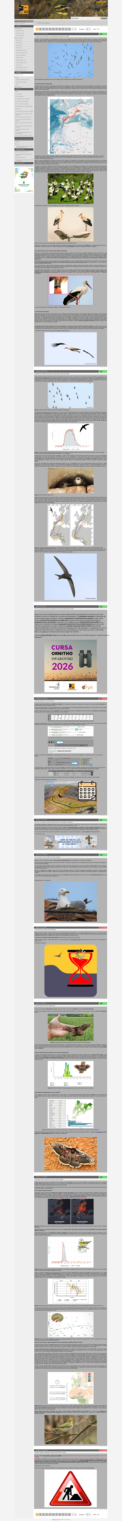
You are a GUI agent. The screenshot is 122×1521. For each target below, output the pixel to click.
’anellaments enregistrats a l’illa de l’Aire (58, 1338)
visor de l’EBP (73, 1196)
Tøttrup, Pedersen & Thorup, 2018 (47, 1406)
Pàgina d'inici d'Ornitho (20, 21)
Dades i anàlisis (19, 38)
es (102, 18)
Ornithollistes (67, 453)
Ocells (17, 144)
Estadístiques (19, 86)
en (104, 18)
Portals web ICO (100, 2)
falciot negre (47, 412)
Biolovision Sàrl (55, 1519)
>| (69, 29)
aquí (43, 833)
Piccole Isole (57, 1272)
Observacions (19, 28)
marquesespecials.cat (40, 257)
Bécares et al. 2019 (48, 158)
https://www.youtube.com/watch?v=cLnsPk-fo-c (46, 779)
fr (106, 18)
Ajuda (17, 77)
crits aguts (99, 377)
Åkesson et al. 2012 (67, 551)
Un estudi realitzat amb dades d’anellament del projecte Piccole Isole (51, 1348)
